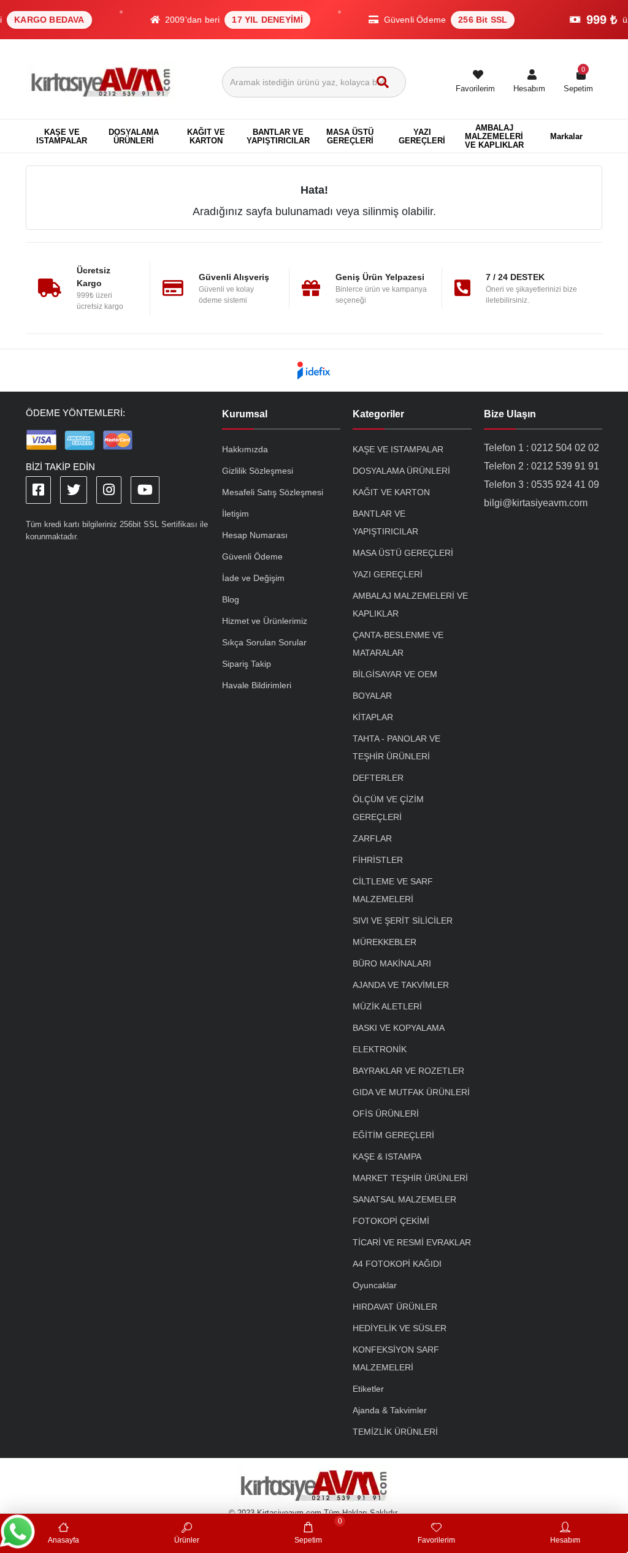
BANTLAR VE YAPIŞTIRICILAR (385, 522)
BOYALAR (372, 696)
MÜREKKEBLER (384, 942)
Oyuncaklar (375, 1285)
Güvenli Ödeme (252, 556)
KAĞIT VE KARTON (391, 492)
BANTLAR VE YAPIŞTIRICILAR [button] (278, 136)
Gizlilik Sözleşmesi (257, 471)
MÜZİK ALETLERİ (387, 1006)
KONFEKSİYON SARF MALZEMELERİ (396, 1358)
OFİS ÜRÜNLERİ (386, 1113)
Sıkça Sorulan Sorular (264, 642)
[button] (529, 82)
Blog (230, 599)
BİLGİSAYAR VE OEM (395, 674)
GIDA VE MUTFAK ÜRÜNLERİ (411, 1092)
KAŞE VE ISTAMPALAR (398, 449)
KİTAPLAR (373, 717)
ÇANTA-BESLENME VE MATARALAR (398, 644)
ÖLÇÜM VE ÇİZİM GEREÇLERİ (388, 808)
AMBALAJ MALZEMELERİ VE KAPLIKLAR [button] (494, 136)
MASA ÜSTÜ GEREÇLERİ (403, 553)
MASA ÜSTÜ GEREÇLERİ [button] (349, 136)
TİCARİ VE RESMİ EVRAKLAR (412, 1242)
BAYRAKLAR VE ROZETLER (408, 1071)
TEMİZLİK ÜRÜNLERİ (395, 1432)
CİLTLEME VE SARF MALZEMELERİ (393, 890)
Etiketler (368, 1389)
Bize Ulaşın (510, 414)
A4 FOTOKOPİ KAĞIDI (397, 1264)
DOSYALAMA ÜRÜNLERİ (401, 471)
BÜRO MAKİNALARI (392, 963)
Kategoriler (378, 414)
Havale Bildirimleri (256, 685)
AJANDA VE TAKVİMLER (401, 985)
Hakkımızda (245, 449)
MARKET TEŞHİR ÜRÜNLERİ (410, 1178)
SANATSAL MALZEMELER (404, 1199)
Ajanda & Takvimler (390, 1410)
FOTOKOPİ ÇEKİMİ (391, 1221)
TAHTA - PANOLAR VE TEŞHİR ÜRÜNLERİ (396, 747)
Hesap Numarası (255, 535)
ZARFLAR (372, 838)
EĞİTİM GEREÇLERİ (393, 1135)
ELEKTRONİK (380, 1049)
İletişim (235, 513)
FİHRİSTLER (378, 860)
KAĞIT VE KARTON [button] (206, 136)
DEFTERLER (378, 778)
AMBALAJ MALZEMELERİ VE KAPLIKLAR (410, 604)
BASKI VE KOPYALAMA (399, 1028)
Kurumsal (244, 414)
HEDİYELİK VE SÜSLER (399, 1328)
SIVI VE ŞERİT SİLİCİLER (403, 920)
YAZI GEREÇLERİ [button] (422, 136)
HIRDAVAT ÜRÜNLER (395, 1307)
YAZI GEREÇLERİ (388, 574)
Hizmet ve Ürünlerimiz (264, 621)
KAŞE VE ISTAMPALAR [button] (61, 136)
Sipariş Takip (246, 664)
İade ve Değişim (253, 578)
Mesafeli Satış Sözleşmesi (272, 492)
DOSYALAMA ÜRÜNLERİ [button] (134, 136)
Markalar (566, 136)
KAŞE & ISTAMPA (387, 1156)
